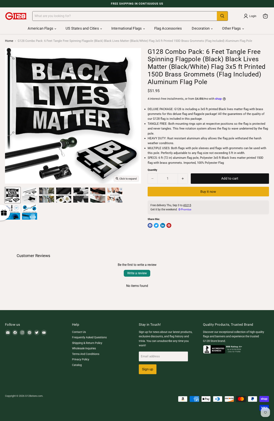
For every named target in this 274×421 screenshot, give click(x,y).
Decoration (201, 28)
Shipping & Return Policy (87, 343)
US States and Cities (83, 28)
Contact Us (79, 332)
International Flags (127, 28)
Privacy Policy (80, 359)
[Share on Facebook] (150, 225)
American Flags (41, 28)
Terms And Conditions (85, 354)
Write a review (137, 273)
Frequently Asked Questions (89, 337)
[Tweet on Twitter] (156, 225)
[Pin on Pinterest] (168, 225)
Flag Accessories (168, 28)
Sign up (147, 369)
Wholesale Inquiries (84, 348)
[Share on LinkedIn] (162, 225)
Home (9, 41)
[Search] (222, 16)
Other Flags (232, 28)
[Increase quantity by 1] (183, 178)
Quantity (152, 169)
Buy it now (208, 192)
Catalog (77, 365)
